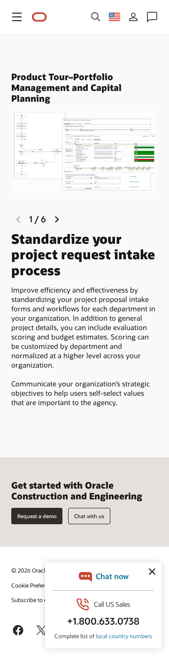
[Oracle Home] (39, 17)
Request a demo (36, 516)
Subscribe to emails (36, 599)
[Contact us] (152, 17)
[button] (17, 17)
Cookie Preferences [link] (35, 585)
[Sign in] (133, 17)
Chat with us (89, 516)
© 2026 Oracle (29, 570)
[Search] (95, 17)
